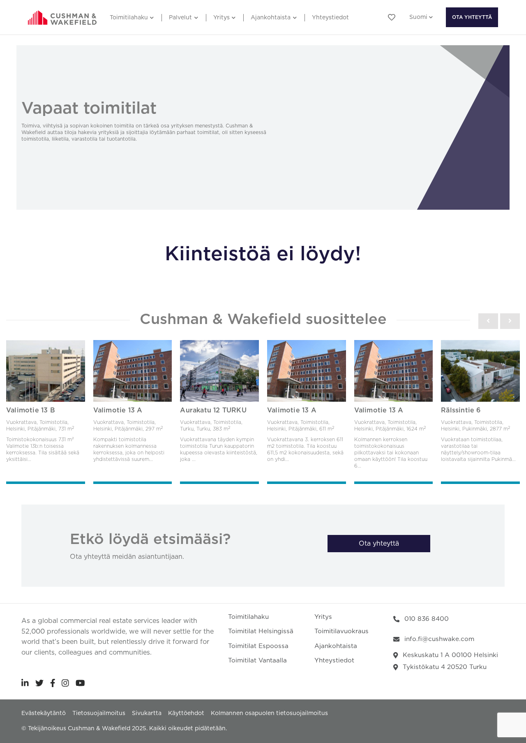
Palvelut (180, 18)
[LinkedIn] (25, 683)
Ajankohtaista (271, 18)
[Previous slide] (488, 321)
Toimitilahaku (129, 18)
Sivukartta (146, 713)
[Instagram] (65, 683)
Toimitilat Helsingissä (260, 631)
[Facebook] (52, 683)
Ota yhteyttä (472, 17)
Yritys (221, 18)
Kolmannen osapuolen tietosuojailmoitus (269, 713)
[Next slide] (510, 321)
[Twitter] (39, 683)
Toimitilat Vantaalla (257, 660)
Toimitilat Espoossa (258, 646)
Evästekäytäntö (43, 713)
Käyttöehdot (186, 713)
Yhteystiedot (330, 18)
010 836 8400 (426, 619)
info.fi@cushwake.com (439, 639)
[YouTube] (80, 683)
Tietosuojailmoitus (98, 713)
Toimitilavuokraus (341, 631)
